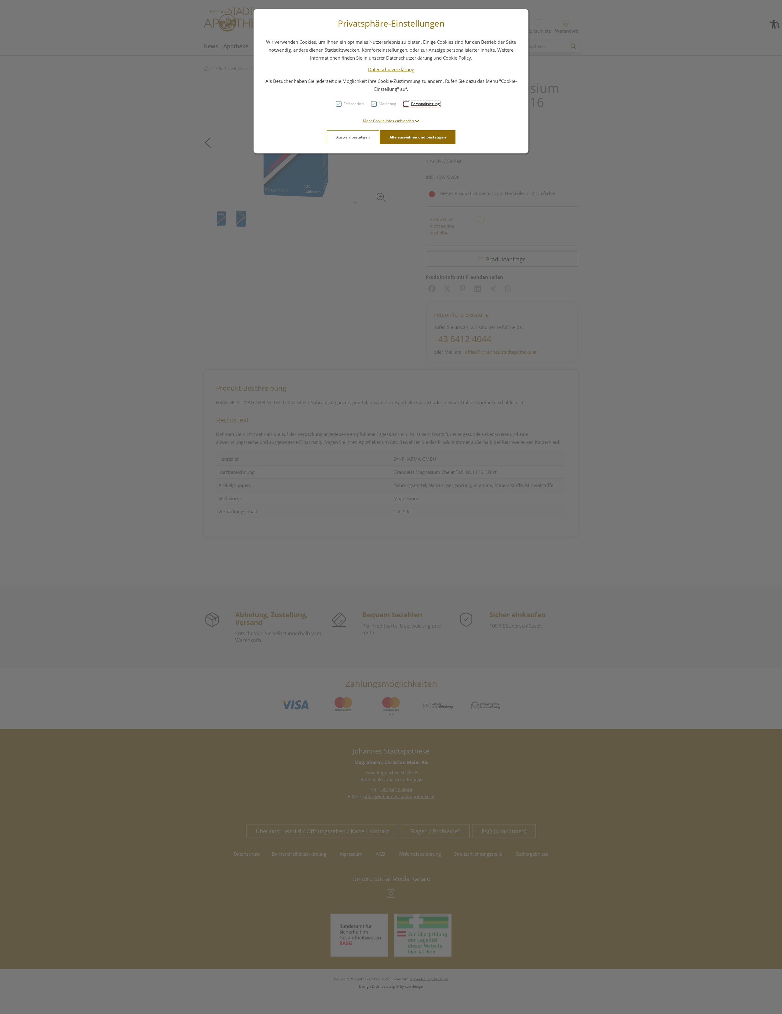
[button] (391, 121)
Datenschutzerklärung (391, 69)
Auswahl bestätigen (353, 137)
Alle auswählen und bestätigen (417, 137)
